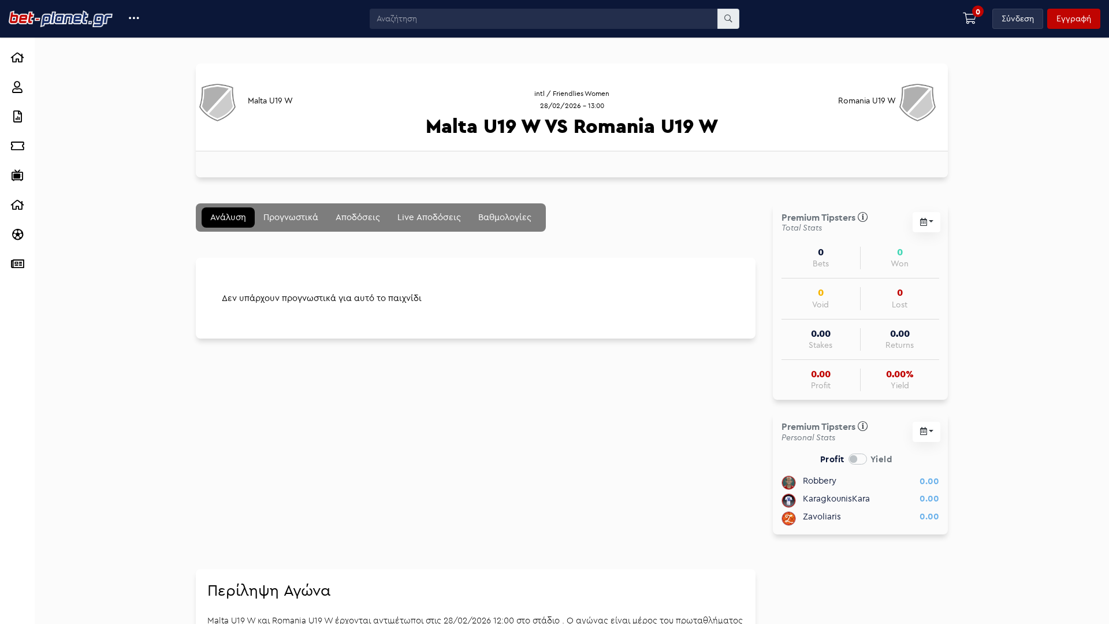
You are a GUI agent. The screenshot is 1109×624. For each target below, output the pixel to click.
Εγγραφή (1073, 18)
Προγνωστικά (290, 216)
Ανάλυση (228, 216)
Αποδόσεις (358, 216)
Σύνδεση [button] (1018, 18)
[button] (134, 18)
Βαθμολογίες (504, 216)
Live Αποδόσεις (429, 216)
